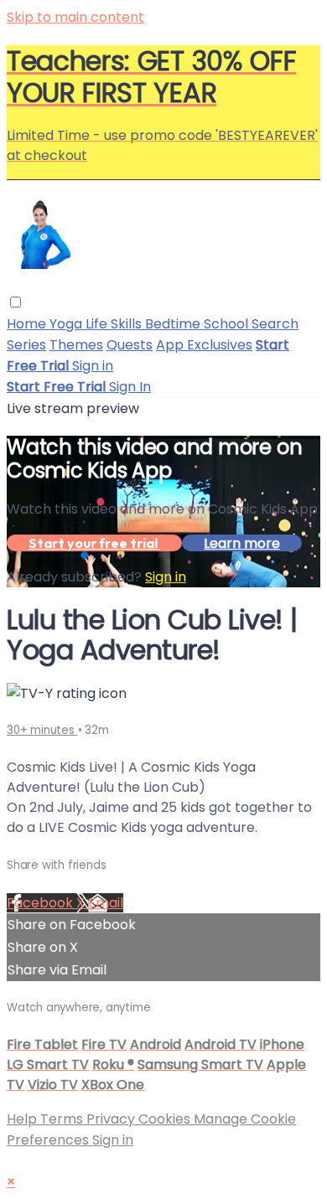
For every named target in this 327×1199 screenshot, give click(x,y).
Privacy (112, 1119)
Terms (63, 1119)
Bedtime (174, 323)
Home (28, 323)
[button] (15, 302)
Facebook (41, 902)
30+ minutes (42, 730)
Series (26, 344)
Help (23, 1119)
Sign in (92, 365)
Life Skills (115, 323)
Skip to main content (75, 17)
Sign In (130, 386)
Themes (76, 344)
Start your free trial (94, 543)
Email (105, 902)
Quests (129, 344)
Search (275, 323)
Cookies (166, 1119)
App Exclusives (204, 344)
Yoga (67, 323)
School (228, 323)
